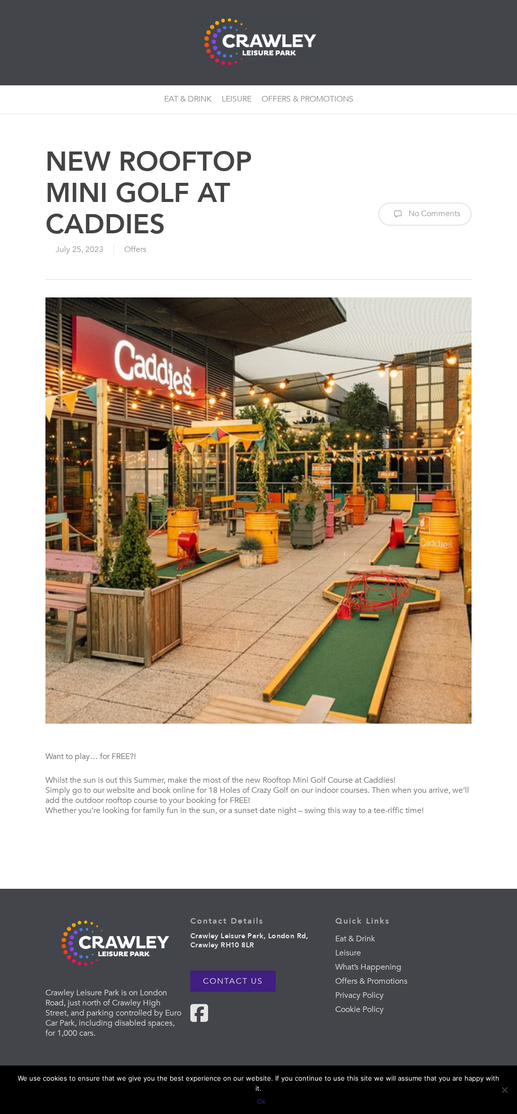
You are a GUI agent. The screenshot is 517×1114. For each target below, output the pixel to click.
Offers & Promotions (371, 981)
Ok (261, 1101)
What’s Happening (368, 967)
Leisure (348, 953)
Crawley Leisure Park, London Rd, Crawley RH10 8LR (249, 940)
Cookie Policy (359, 1009)
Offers (135, 249)
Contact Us (233, 981)
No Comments (433, 213)
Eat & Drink (355, 939)
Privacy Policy (359, 995)
